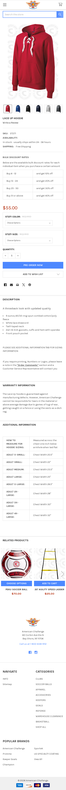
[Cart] (61, 4)
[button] (33, 274)
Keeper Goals (10, 759)
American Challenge (14, 748)
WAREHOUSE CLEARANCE (49, 716)
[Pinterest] (29, 284)
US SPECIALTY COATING (46, 753)
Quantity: (9, 249)
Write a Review (10, 122)
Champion (8, 764)
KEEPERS (41, 700)
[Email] (11, 284)
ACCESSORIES (43, 695)
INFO (5, 678)
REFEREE (41, 710)
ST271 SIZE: (17, 234)
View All (38, 759)
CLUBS (39, 678)
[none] (33, 61)
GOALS (39, 705)
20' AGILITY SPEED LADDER (49, 589)
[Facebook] (5, 284)
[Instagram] (36, 652)
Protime (7, 753)
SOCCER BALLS (44, 684)
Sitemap (7, 684)
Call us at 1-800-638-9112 (33, 644)
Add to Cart (49, 583)
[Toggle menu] (4, 4)
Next (62, 574)
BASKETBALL (42, 721)
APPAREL (40, 689)
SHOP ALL (41, 727)
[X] (23, 284)
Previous (3, 574)
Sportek (38, 748)
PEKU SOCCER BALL (16, 589)
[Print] (17, 284)
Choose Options (17, 583)
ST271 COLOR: (18, 216)
